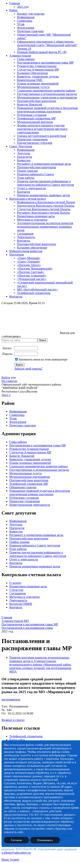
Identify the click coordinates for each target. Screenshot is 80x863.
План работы (25, 177)
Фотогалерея (25, 27)
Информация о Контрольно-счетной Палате (46, 202)
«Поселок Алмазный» (31, 275)
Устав (20, 24)
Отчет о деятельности (31, 188)
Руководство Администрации (37, 66)
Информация (25, 17)
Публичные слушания (31, 115)
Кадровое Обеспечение (32, 73)
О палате (15, 583)
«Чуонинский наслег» (31, 279)
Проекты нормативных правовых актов (43, 195)
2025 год (23, 6)
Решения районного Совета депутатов (34, 545)
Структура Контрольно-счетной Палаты (43, 209)
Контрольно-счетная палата (27, 198)
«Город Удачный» (28, 261)
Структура (16, 589)
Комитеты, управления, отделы (38, 76)
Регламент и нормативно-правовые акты (44, 163)
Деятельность (26, 237)
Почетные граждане (30, 31)
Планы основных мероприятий (38, 83)
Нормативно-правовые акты (36, 216)
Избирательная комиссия (25, 251)
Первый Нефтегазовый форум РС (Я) (42, 52)
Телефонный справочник (33, 293)
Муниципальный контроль (35, 122)
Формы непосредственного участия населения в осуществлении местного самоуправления (42, 129)
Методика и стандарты (32, 219)
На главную (9, 381)
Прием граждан (27, 170)
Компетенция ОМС (30, 80)
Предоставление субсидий (34, 142)
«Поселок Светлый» (30, 272)
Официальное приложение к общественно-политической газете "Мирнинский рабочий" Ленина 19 (47, 45)
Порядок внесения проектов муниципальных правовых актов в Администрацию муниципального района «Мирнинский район (40, 661)
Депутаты (23, 153)
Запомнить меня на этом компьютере (42, 359)
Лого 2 (6, 395)
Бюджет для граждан (30, 13)
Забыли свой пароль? (28, 368)
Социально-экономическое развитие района (46, 90)
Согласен (16, 840)
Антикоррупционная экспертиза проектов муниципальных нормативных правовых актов (45, 226)
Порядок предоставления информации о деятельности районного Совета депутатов (45, 183)
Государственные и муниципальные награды (47, 94)
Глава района (26, 59)
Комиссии (23, 160)
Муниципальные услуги (33, 87)
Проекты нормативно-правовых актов (34, 566)
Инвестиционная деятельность (29, 504)
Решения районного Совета (35, 174)
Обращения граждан (23, 487)
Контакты (23, 191)
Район (13, 10)
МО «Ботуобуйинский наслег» (37, 289)
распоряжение (11, 699)
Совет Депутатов (20, 146)
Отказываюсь (45, 840)
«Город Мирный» (28, 258)
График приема (19, 542)
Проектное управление (32, 139)
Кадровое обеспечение (32, 247)
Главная (14, 3)
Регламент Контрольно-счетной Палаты (43, 212)
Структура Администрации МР (38, 69)
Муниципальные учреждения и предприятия (47, 97)
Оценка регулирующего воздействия (41, 135)
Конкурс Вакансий (29, 104)
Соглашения (25, 233)
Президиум (24, 156)
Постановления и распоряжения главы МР (45, 62)
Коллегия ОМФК (20, 603)
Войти (6, 377)
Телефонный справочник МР (36, 118)
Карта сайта (17, 739)
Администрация (20, 55)
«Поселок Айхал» (29, 265)
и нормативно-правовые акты (43, 535)
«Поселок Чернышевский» (35, 268)
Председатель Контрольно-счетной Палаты (45, 205)
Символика (24, 20)
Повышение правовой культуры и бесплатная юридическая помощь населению (47, 109)
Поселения (16, 254)
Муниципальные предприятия (29, 476)
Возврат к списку (13, 720)
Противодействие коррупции (36, 101)
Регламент (16, 535)
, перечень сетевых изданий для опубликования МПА (40, 668)
